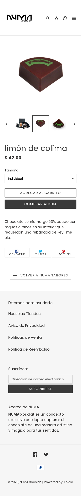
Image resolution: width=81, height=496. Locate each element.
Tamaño (11, 170)
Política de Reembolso (29, 349)
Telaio (68, 482)
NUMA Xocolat (30, 482)
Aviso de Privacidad (26, 325)
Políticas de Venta (25, 337)
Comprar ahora (40, 204)
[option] (23, 123)
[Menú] (74, 18)
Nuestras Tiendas (24, 313)
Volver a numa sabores (43, 275)
